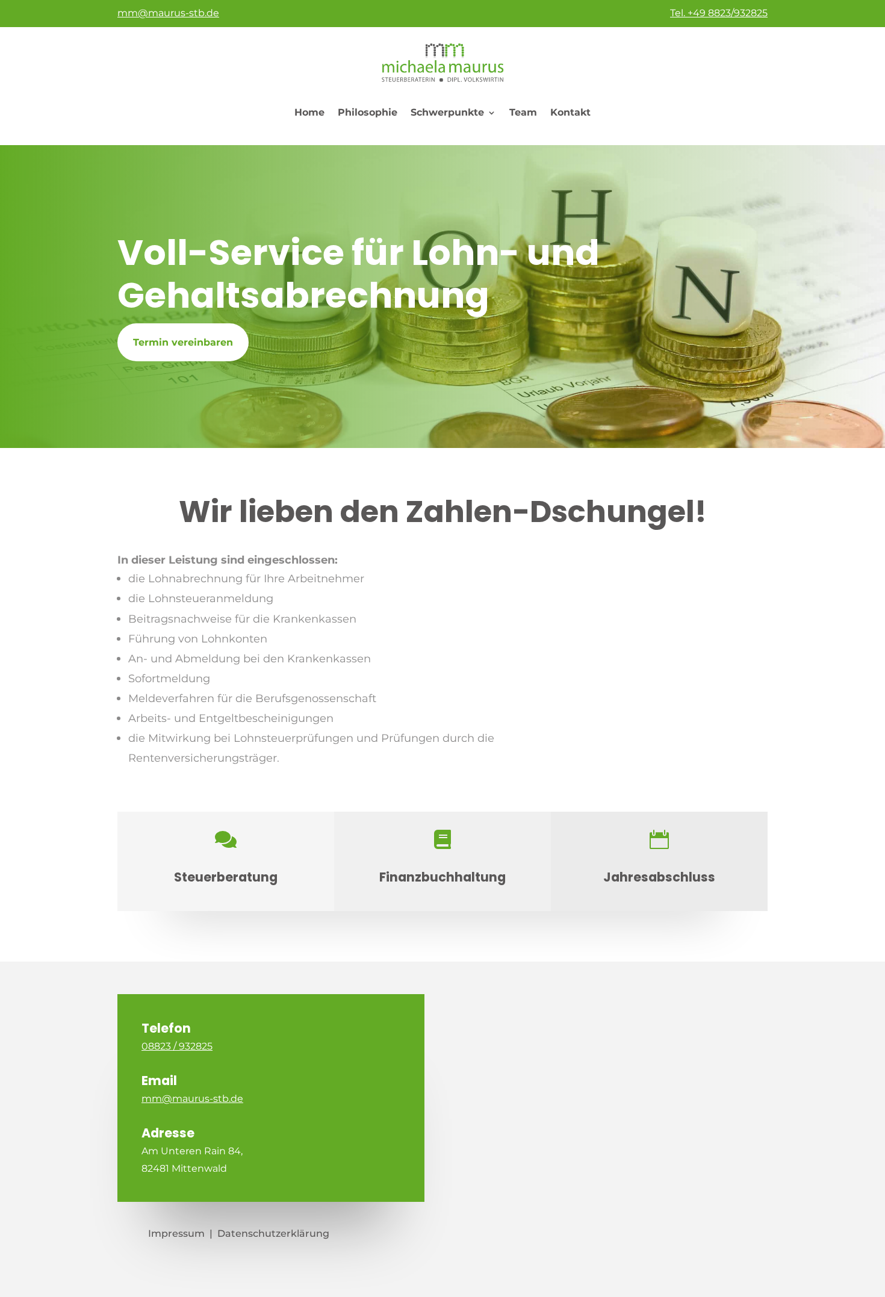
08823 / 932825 (177, 1046)
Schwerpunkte (447, 112)
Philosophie (367, 112)
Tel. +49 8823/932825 (719, 13)
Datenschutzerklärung (273, 1233)
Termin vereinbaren (183, 342)
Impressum (176, 1233)
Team (523, 112)
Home (309, 112)
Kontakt (570, 112)
